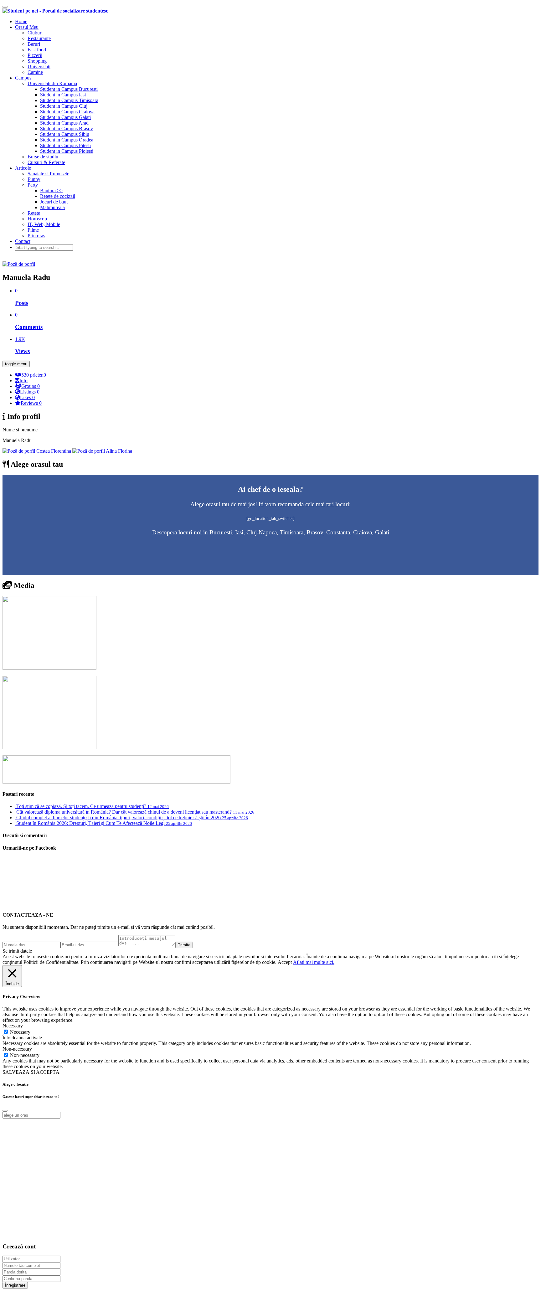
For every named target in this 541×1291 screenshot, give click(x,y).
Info (23, 380)
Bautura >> (51, 190)
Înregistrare (15, 1285)
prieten (33, 375)
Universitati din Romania (52, 83)
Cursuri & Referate (46, 162)
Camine (35, 72)
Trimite (184, 945)
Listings (29, 391)
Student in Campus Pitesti (65, 145)
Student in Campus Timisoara (69, 100)
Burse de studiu (43, 156)
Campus (23, 77)
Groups (30, 386)
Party (33, 185)
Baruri (34, 44)
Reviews (31, 403)
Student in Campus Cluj (63, 106)
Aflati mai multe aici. (313, 962)
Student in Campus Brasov (66, 128)
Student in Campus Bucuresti (69, 89)
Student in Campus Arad (64, 123)
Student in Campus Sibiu (64, 134)
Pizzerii (35, 55)
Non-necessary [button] (17, 1049)
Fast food (37, 49)
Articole (23, 168)
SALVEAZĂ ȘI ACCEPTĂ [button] (31, 1072)
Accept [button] (285, 962)
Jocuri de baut (54, 201)
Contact (22, 241)
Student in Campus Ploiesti (66, 151)
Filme (33, 230)
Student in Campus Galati (65, 117)
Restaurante (39, 38)
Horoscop (37, 218)
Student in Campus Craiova (67, 111)
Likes (27, 397)
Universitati (39, 66)
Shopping (37, 61)
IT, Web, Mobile (44, 224)
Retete (34, 213)
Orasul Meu (27, 27)
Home (21, 21)
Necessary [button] (13, 1025)
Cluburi (35, 32)
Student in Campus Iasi (63, 94)
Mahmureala (52, 207)
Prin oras (36, 235)
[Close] (5, 1111)
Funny (34, 179)
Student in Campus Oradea (66, 139)
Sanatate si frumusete (48, 173)
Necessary (20, 1032)
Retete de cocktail (57, 196)
